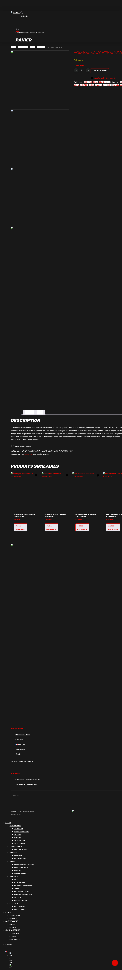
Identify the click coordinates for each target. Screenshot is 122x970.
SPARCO (17, 897)
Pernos (17, 870)
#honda (98, 85)
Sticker (13, 936)
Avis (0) (40, 412)
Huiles (12, 924)
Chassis (13, 852)
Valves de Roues (21, 873)
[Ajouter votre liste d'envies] (36, 475)
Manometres (19, 882)
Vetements (14, 933)
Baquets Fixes (20, 900)
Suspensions (20, 858)
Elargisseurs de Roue (24, 864)
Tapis (16, 888)
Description (29, 412)
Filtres (32, 47)
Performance (15, 826)
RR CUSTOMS (15, 915)
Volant (17, 879)
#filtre (91, 85)
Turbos (17, 835)
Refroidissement (21, 832)
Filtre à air (41, 47)
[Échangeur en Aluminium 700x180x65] (25, 489)
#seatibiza (107, 85)
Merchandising (12, 930)
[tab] (29, 412)
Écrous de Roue (21, 867)
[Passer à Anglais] (15, 966)
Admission (18, 829)
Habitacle (14, 876)
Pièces (8, 823)
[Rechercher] (22, 20)
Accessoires (19, 844)
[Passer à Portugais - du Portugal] (15, 958)
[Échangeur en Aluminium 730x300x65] (87, 489)
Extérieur (14, 903)
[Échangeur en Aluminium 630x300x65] (56, 489)
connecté (28, 454)
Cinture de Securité (23, 894)
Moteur (17, 838)
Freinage (18, 855)
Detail (8, 912)
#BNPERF (84, 85)
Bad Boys (14, 918)
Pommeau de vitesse (23, 885)
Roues (12, 861)
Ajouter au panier (99, 70)
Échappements (16, 847)
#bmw (76, 85)
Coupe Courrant (21, 891)
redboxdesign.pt (16, 814)
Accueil (13, 47)
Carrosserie (19, 906)
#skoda (115, 85)
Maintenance (23, 47)
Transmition (19, 841)
